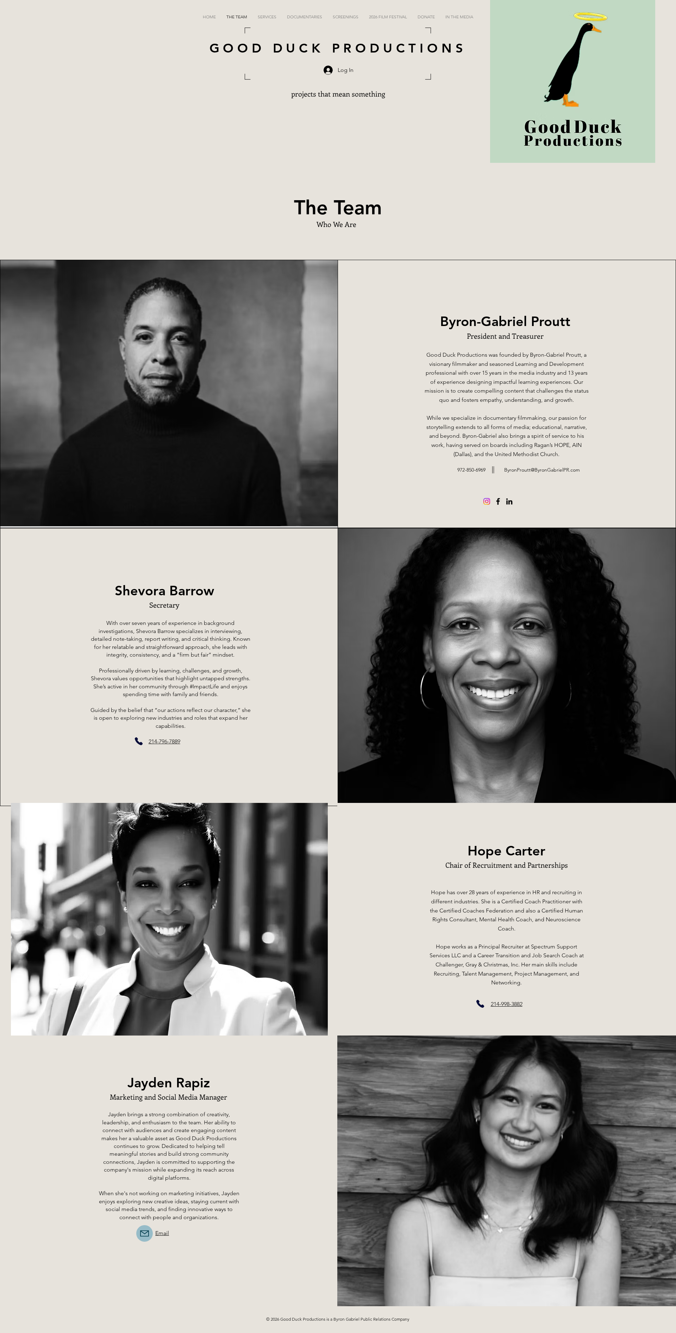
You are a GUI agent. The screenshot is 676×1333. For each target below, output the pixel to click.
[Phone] (138, 741)
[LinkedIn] (509, 501)
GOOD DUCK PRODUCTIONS (338, 48)
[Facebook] (498, 501)
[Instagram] (486, 501)
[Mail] (144, 1233)
